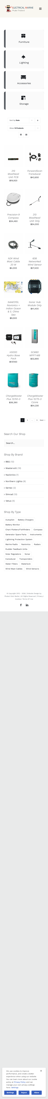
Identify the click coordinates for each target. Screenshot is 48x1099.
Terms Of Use (28, 599)
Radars (37, 544)
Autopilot (9, 520)
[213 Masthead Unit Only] (34, 199)
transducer (10, 559)
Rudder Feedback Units (16, 549)
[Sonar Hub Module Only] (34, 287)
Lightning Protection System (18, 539)
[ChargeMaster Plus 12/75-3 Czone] (34, 381)
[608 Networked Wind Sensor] (34, 243)
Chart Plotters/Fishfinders (17, 530)
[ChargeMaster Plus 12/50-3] (13, 381)
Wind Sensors (32, 569)
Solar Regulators (13, 554)
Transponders (25, 559)
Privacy (40, 596)
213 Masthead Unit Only (34, 217)
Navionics (10, 475)
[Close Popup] (41, 1071)
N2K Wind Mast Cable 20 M (13, 261)
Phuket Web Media (12, 596)
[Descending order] (37, 120)
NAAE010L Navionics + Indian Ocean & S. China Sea (13, 308)
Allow (36, 1093)
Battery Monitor (12, 525)
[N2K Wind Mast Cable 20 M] (13, 243)
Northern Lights (14, 481)
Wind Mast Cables (13, 569)
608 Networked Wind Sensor (35, 261)
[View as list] (26, 134)
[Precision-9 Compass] (13, 199)
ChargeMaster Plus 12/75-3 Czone (35, 399)
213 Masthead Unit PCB (13, 174)
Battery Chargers (25, 520)
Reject (24, 1093)
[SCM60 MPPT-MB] (34, 337)
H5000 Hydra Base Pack (13, 355)
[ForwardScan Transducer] (34, 156)
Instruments (36, 534)
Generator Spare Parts (15, 534)
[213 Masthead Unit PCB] (13, 156)
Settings (14, 1088)
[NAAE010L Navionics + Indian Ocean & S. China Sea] (13, 287)
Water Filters (11, 564)
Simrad (9, 494)
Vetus (8, 501)
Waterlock (26, 564)
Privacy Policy (20, 1082)
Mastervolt (11, 468)
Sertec (9, 488)
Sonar (27, 554)
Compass (38, 530)
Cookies (18, 599)
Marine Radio (11, 544)
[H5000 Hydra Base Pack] (13, 337)
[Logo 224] (19, 3)
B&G (8, 461)
